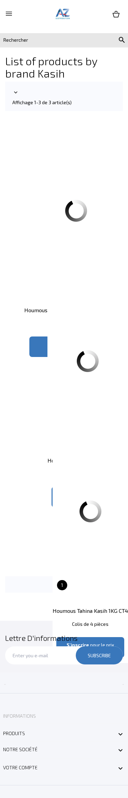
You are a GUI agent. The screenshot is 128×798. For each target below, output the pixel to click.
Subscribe (99, 655)
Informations (19, 716)
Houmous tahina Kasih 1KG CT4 (90, 610)
